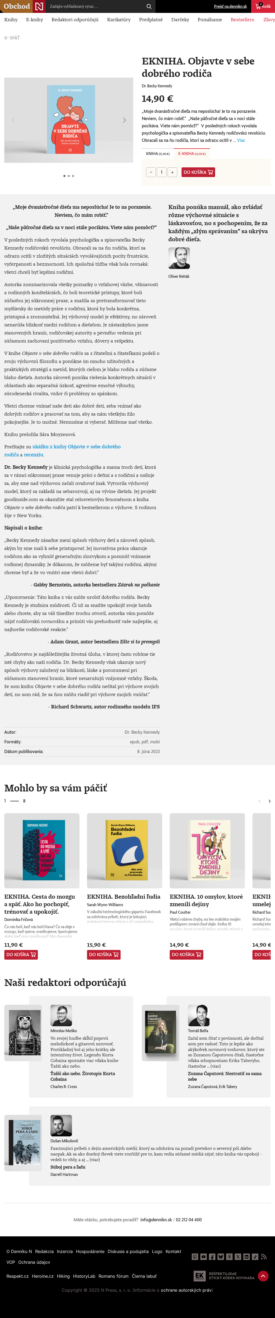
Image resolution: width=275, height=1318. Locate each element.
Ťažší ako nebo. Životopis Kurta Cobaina (82, 1076)
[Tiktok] (255, 1256)
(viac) (216, 1066)
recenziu (33, 454)
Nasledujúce (124, 120)
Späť (15, 38)
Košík (265, 5)
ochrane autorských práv (186, 1290)
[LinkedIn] (246, 1256)
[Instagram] (195, 1256)
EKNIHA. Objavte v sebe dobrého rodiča (64, 176)
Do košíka (195, 172)
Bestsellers (242, 19)
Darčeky (180, 19)
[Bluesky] (220, 1256)
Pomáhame (210, 19)
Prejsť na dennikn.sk (230, 6)
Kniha (158, 153)
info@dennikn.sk (156, 1220)
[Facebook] (212, 1256)
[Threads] (229, 1256)
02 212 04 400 (189, 1220)
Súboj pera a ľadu (67, 1167)
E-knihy (34, 19)
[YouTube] (203, 1256)
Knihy (10, 19)
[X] (238, 1256)
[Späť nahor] (263, 1276)
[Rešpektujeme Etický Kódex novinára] (224, 1276)
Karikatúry (119, 19)
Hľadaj (149, 6)
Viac (241, 140)
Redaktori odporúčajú (75, 19)
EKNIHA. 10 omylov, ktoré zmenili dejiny (206, 900)
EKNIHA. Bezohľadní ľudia (123, 896)
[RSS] (263, 1256)
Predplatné (151, 19)
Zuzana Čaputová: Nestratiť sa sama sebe (225, 1076)
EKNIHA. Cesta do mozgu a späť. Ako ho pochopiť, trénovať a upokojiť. (39, 903)
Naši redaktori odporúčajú (65, 982)
